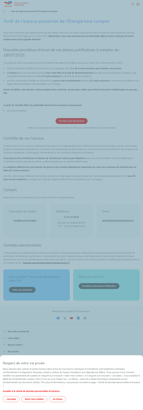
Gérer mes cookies (34, 399)
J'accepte (11, 399)
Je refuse (57, 399)
